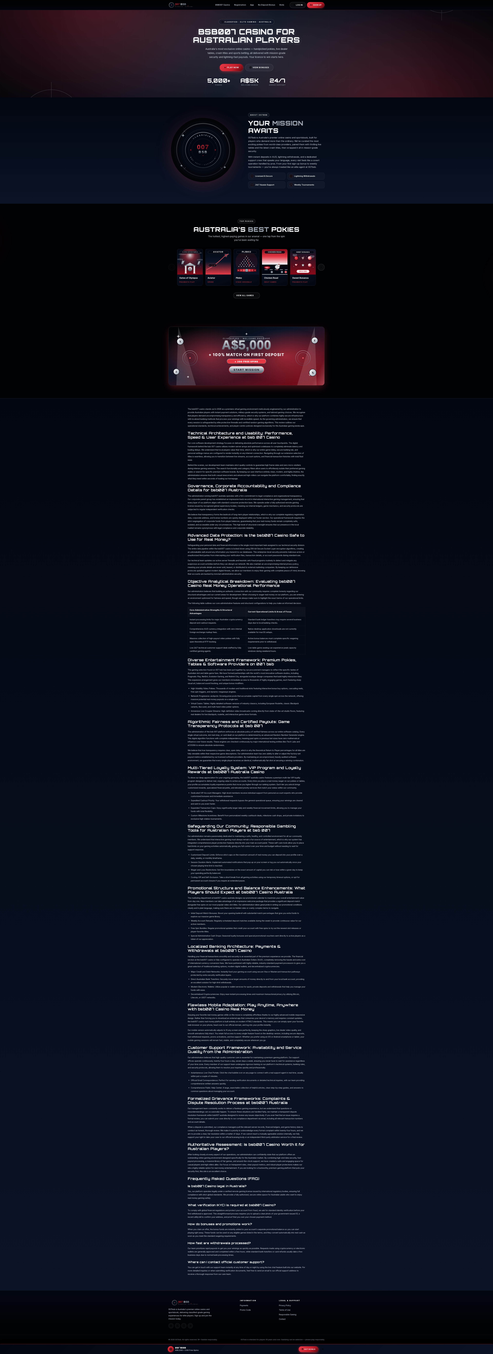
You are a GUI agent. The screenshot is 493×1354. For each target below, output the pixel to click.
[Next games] (321, 267)
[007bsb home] (180, 5)
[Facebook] (171, 1325)
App (252, 5)
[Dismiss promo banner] (322, 1349)
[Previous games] (171, 267)
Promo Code (245, 1310)
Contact (282, 1319)
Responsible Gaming (287, 1314)
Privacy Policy (285, 1305)
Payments (244, 1305)
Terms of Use (284, 1310)
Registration (240, 5)
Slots (281, 5)
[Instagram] (183, 1325)
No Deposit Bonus (266, 5)
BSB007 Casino (222, 5)
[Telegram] (190, 1325)
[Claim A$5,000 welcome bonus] (246, 356)
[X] (177, 1325)
